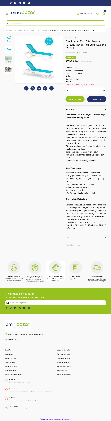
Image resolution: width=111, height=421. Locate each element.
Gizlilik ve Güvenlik (63, 362)
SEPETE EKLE (75, 99)
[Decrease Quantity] (67, 90)
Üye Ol (90, 13)
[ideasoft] (44, 419)
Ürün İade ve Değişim (64, 354)
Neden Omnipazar (11, 366)
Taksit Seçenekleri (73, 245)
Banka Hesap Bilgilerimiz (13, 374)
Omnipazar (78, 71)
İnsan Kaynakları (10, 370)
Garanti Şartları (62, 370)
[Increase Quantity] (104, 90)
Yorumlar (69, 237)
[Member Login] (78, 13)
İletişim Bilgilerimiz (11, 362)
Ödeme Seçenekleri (63, 358)
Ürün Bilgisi (70, 109)
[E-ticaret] (55, 419)
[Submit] (7, 302)
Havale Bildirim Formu (64, 374)
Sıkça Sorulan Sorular (64, 366)
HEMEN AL (96, 99)
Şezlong (77, 67)
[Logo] (23, 13)
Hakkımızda (9, 354)
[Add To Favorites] (26, 88)
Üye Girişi (83, 13)
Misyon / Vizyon (10, 358)
